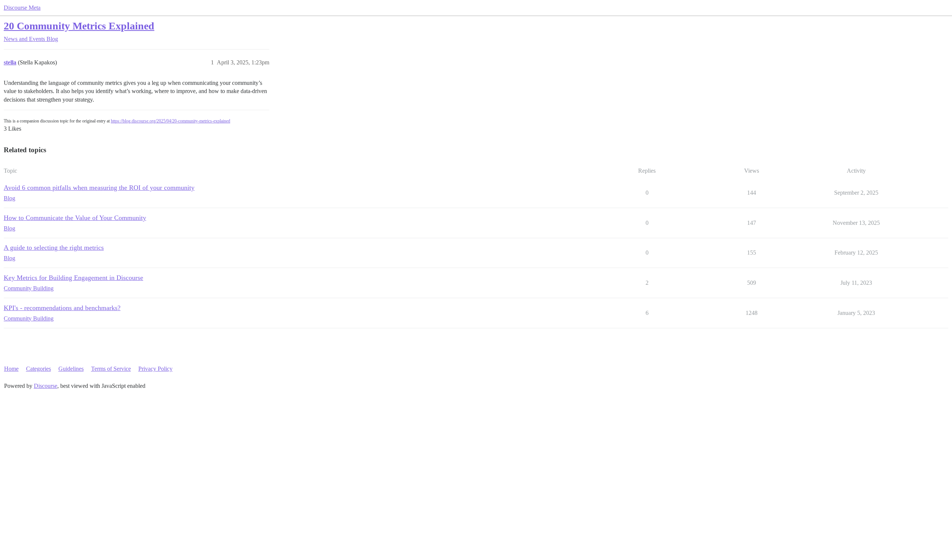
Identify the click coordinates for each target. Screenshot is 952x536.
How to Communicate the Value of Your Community (75, 217)
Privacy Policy (155, 369)
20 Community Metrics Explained (79, 26)
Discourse (45, 386)
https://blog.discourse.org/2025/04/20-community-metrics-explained (170, 121)
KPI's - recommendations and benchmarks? (62, 308)
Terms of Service (111, 369)
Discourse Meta (22, 7)
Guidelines (71, 369)
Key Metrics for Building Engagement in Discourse (73, 277)
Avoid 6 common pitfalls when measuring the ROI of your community (99, 187)
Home (11, 369)
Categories (38, 369)
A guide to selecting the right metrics (54, 247)
